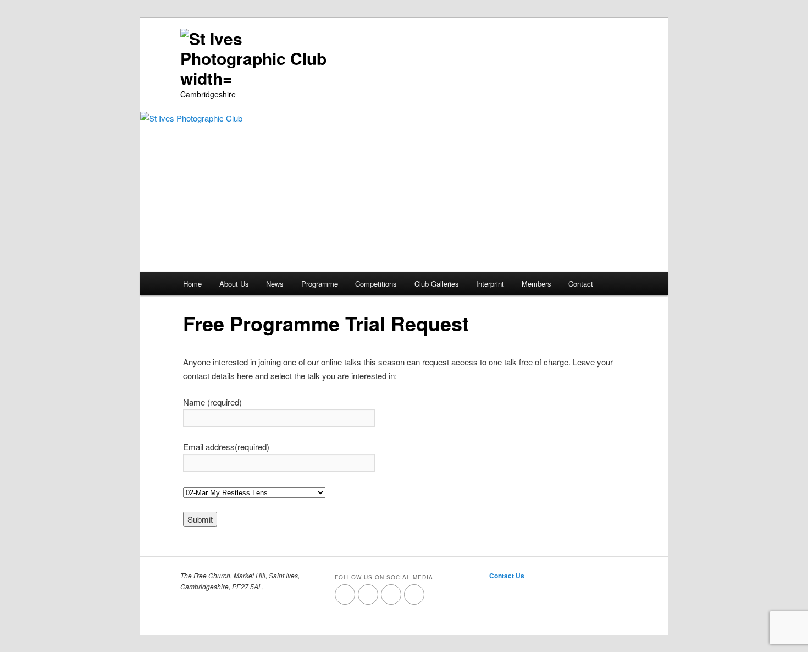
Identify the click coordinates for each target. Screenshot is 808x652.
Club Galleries (436, 283)
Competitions (376, 283)
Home (192, 283)
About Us (234, 283)
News (275, 283)
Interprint (490, 283)
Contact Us (506, 575)
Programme (319, 283)
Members (536, 283)
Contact (580, 283)
